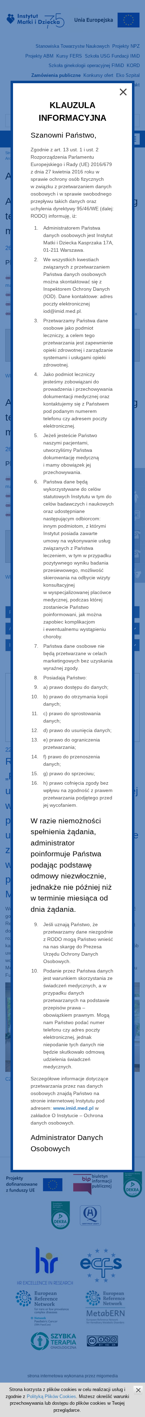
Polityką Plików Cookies (51, 1396)
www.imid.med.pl (73, 1108)
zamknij (138, 1390)
